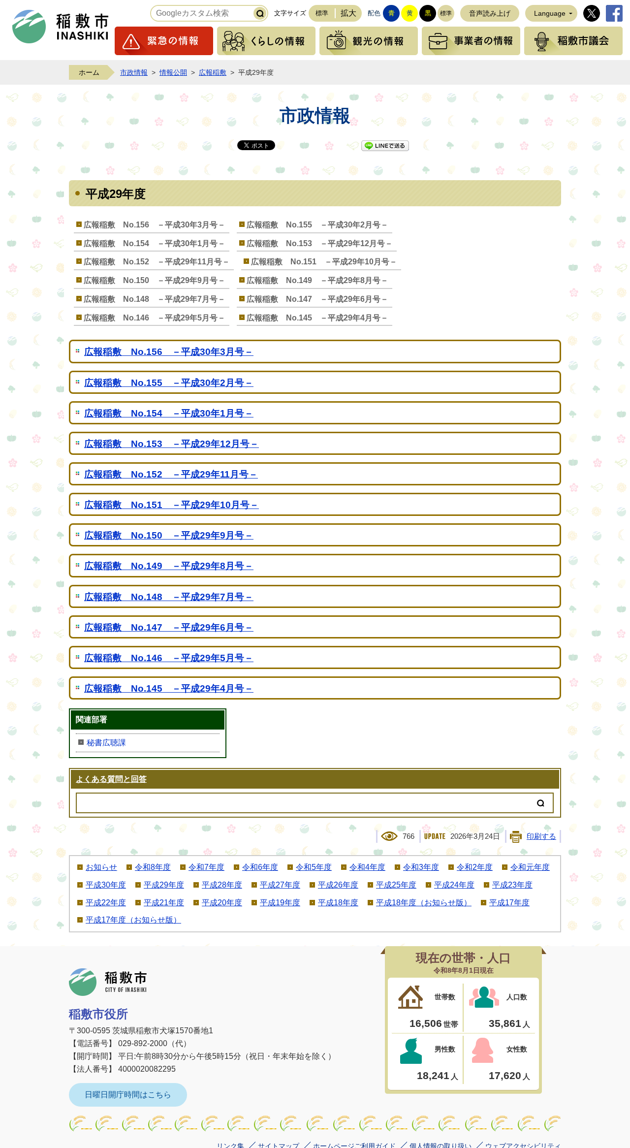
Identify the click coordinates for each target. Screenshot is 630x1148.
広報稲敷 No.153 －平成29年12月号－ (320, 243)
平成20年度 (222, 902)
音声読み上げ (489, 13)
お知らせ (101, 867)
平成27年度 (280, 885)
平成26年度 (338, 885)
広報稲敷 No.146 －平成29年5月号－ (154, 318)
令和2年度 (475, 867)
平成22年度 (106, 902)
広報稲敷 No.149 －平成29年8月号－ (317, 280)
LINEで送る (385, 145)
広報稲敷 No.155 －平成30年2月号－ (317, 225)
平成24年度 (454, 885)
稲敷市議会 (573, 41)
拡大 (348, 13)
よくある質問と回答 (111, 779)
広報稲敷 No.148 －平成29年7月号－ (154, 299)
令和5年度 (314, 867)
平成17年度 (509, 902)
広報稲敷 (212, 72)
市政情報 (134, 72)
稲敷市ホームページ (60, 26)
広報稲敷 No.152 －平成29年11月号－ (157, 261)
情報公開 (173, 72)
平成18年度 (338, 902)
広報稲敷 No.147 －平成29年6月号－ (317, 299)
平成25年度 (396, 885)
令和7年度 (206, 867)
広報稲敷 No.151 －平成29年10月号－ (324, 261)
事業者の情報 (471, 41)
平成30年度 (106, 885)
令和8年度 (153, 867)
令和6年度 (260, 867)
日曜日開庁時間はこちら (128, 1094)
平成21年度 (164, 902)
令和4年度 (367, 867)
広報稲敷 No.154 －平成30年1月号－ (154, 243)
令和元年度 (530, 867)
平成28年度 (222, 885)
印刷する (541, 836)
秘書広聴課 (106, 742)
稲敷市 (108, 982)
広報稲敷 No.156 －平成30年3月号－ (154, 225)
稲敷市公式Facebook (614, 13)
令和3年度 (421, 867)
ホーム (89, 72)
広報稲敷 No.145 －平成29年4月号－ (317, 318)
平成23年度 (512, 885)
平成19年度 (280, 902)
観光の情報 (368, 41)
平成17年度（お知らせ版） (133, 920)
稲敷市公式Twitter (591, 13)
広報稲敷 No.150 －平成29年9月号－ (154, 280)
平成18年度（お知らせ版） (424, 902)
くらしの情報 (266, 41)
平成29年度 (164, 885)
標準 (321, 13)
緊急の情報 (164, 41)
